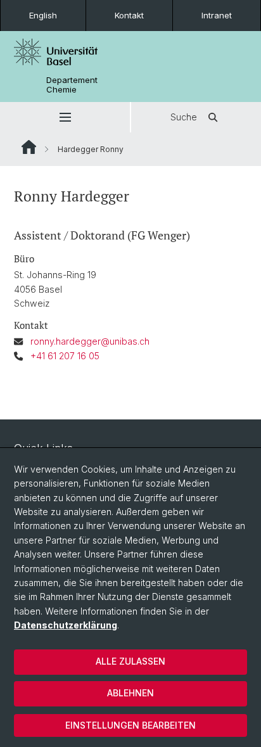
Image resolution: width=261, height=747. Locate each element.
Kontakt (129, 15)
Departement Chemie (72, 84)
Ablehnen (130, 692)
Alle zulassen (130, 661)
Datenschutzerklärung (65, 625)
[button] (65, 117)
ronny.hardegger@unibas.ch (90, 341)
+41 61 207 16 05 (64, 355)
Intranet (216, 15)
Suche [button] (183, 117)
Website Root (29, 147)
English (43, 15)
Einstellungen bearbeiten (130, 725)
